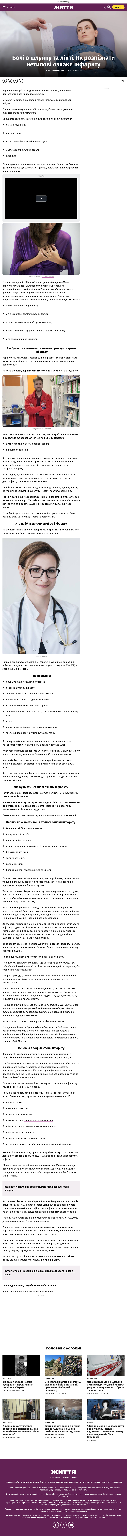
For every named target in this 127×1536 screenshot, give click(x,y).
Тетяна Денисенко (53, 70)
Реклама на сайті (12, 1482)
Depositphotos (48, 277)
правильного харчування (38, 1120)
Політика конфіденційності (33, 1482)
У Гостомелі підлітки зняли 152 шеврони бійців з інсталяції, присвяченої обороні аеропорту (63, 1386)
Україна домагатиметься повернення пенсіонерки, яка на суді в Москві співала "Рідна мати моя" (20, 1430)
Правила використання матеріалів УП (64, 1482)
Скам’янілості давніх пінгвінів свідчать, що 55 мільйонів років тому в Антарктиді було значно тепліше (62, 1430)
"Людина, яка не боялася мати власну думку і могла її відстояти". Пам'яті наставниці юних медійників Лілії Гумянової (105, 1431)
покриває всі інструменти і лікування (23, 1259)
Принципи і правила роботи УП (96, 1482)
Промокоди (117, 1482)
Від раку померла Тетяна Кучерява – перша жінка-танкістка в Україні (17, 1384)
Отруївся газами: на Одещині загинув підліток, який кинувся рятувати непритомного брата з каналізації (105, 1386)
